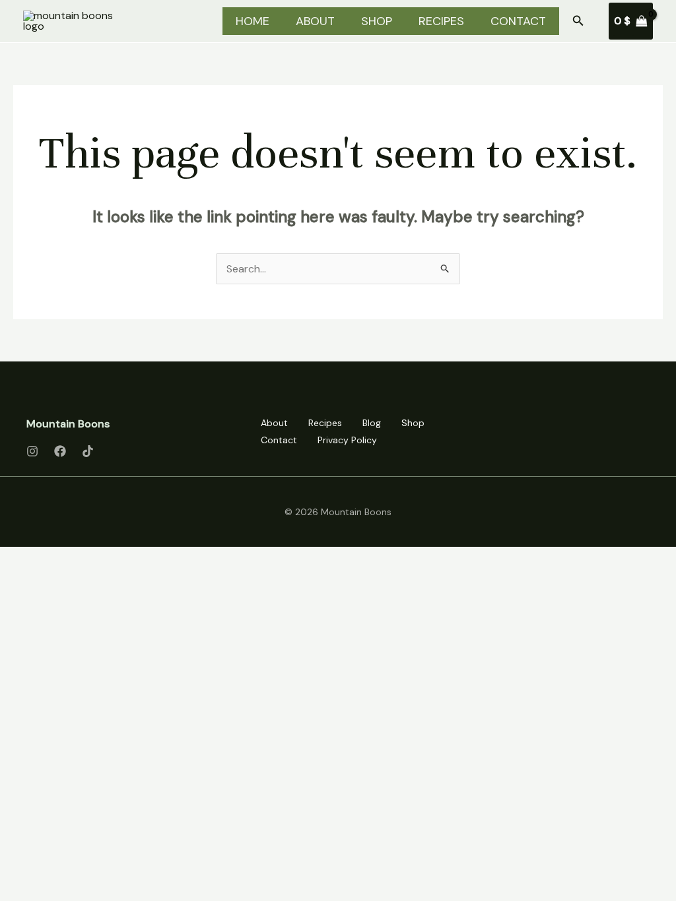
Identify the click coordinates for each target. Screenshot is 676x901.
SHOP (376, 21)
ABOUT (315, 21)
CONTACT (518, 21)
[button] (578, 21)
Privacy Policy (347, 440)
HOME (252, 21)
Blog (371, 423)
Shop (412, 423)
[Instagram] (32, 451)
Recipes (325, 423)
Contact (279, 440)
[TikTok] (88, 451)
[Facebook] (60, 451)
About (274, 423)
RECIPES (441, 21)
